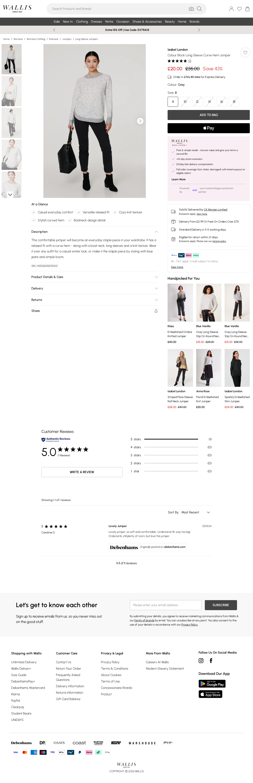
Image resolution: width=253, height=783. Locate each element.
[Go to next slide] (140, 121)
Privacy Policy (110, 662)
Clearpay (17, 707)
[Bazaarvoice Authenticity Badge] (55, 440)
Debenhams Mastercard (28, 688)
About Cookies (111, 675)
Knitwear (53, 39)
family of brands (144, 620)
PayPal (15, 700)
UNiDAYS (17, 720)
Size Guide (18, 675)
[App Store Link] (212, 689)
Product (106, 694)
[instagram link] (201, 660)
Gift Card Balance (68, 699)
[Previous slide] (54, 30)
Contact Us (63, 662)
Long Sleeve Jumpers (86, 39)
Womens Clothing (36, 39)
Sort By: (174, 512)
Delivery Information (70, 686)
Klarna (15, 694)
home (6, 39)
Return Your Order (68, 668)
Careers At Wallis (157, 662)
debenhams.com (174, 547)
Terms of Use (110, 681)
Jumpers (66, 39)
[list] (94, 121)
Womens (18, 39)
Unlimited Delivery (24, 662)
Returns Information (69, 692)
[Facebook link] (211, 660)
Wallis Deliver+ (21, 668)
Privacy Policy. (189, 624)
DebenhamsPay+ (23, 681)
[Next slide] (199, 30)
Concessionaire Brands (116, 688)
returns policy (219, 241)
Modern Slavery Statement (165, 668)
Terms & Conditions (114, 668)
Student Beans (21, 713)
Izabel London (178, 49)
